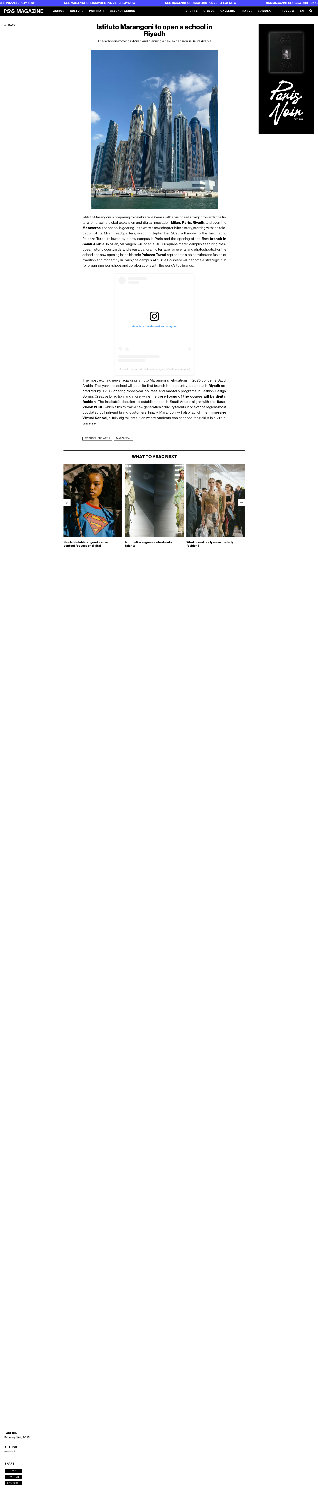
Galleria (227, 11)
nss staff (9, 1451)
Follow (288, 11)
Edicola (264, 11)
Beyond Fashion (122, 11)
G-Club (209, 11)
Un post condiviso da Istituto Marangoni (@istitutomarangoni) (154, 369)
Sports (192, 11)
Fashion (58, 11)
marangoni (123, 438)
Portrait (96, 11)
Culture (77, 11)
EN (302, 11)
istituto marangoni (97, 438)
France (246, 11)
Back (11, 25)
